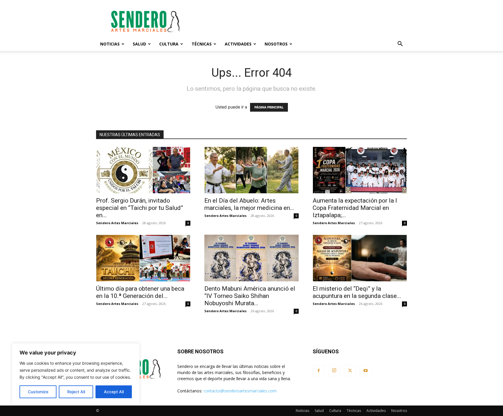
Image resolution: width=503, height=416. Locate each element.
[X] (350, 371)
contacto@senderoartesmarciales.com (240, 391)
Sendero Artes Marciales (117, 223)
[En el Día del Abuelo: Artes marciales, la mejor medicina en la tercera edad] (251, 170)
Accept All (114, 391)
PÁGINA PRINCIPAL (269, 107)
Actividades (238, 44)
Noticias (110, 44)
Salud (139, 44)
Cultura (168, 44)
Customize (38, 391)
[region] (76, 373)
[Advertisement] (301, 21)
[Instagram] (334, 370)
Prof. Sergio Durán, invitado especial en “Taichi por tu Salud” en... (139, 208)
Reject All (76, 391)
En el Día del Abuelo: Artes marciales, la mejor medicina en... (249, 204)
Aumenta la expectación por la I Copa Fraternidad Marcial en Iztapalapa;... (355, 208)
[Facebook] (318, 371)
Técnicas (202, 44)
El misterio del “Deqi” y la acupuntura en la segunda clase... (357, 292)
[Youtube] (365, 371)
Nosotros (276, 44)
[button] (400, 44)
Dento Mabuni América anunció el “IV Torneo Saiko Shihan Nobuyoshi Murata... (249, 296)
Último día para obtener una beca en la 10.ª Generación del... (140, 292)
